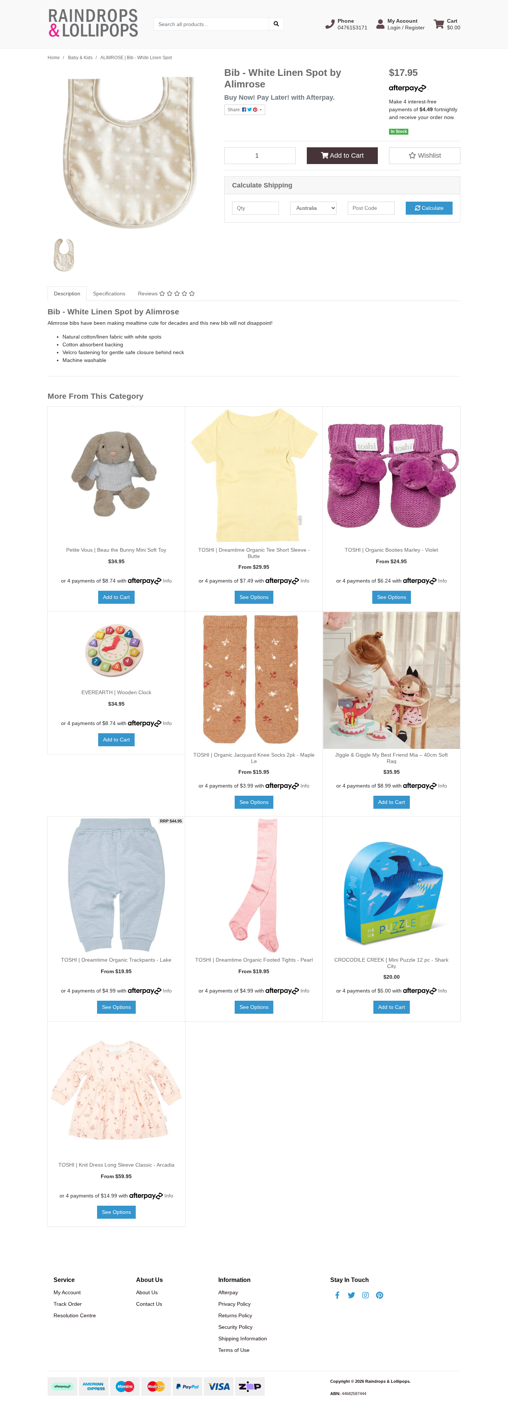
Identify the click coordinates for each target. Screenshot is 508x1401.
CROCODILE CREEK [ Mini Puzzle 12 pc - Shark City (391, 963)
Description (67, 293)
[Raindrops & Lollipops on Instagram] (365, 1295)
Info (167, 581)
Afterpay (228, 1292)
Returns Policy (235, 1315)
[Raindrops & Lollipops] (95, 24)
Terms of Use (234, 1350)
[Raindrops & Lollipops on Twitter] (351, 1295)
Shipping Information (242, 1338)
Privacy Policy (234, 1304)
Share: (235, 109)
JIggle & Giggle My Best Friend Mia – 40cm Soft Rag (391, 758)
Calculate (432, 208)
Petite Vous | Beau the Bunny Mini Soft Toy (116, 550)
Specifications (109, 293)
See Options (254, 597)
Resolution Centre (75, 1315)
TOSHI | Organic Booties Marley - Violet (391, 550)
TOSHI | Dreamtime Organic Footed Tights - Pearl (254, 960)
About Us (147, 1292)
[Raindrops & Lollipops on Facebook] (337, 1295)
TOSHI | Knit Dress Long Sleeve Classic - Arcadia (116, 1165)
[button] (346, 24)
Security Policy (235, 1327)
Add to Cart (346, 155)
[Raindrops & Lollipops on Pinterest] (379, 1295)
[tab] (67, 293)
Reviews (148, 293)
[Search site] (276, 24)
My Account (67, 1292)
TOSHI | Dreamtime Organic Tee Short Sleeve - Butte (254, 553)
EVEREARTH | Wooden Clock (116, 692)
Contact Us (149, 1304)
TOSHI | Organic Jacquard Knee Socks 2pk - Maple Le (254, 758)
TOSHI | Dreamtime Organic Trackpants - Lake (116, 960)
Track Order (68, 1304)
